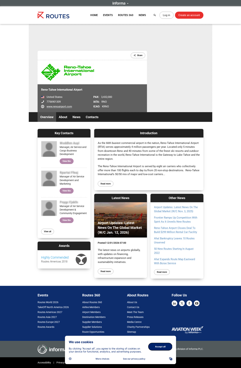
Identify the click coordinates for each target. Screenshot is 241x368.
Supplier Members (92, 322)
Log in (166, 15)
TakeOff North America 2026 (53, 307)
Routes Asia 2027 (47, 317)
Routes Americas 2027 (50, 312)
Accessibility (44, 362)
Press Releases (135, 317)
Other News (177, 198)
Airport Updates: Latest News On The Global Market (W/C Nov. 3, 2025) (176, 209)
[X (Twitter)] (182, 303)
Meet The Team (135, 312)
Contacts (92, 117)
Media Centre (134, 322)
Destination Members (94, 317)
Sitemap (131, 331)
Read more (106, 184)
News (142, 15)
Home (94, 15)
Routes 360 (125, 15)
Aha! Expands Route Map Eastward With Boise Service (174, 261)
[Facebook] (189, 303)
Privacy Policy (64, 362)
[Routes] (53, 15)
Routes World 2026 (48, 302)
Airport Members (91, 312)
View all (47, 231)
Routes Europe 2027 (49, 322)
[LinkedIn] (174, 303)
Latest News (120, 198)
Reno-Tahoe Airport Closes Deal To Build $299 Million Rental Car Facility (175, 230)
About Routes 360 (92, 302)
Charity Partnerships (138, 327)
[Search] (154, 15)
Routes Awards (46, 327)
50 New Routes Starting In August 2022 (174, 250)
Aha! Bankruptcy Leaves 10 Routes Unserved (174, 240)
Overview (46, 117)
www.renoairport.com (59, 106)
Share (139, 55)
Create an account (189, 15)
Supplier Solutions (92, 327)
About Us (132, 302)
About (63, 117)
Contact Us (133, 307)
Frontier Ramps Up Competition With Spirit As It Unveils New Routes (175, 219)
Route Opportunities (93, 331)
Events (108, 15)
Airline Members (91, 307)
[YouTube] (197, 303)
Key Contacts (64, 133)
